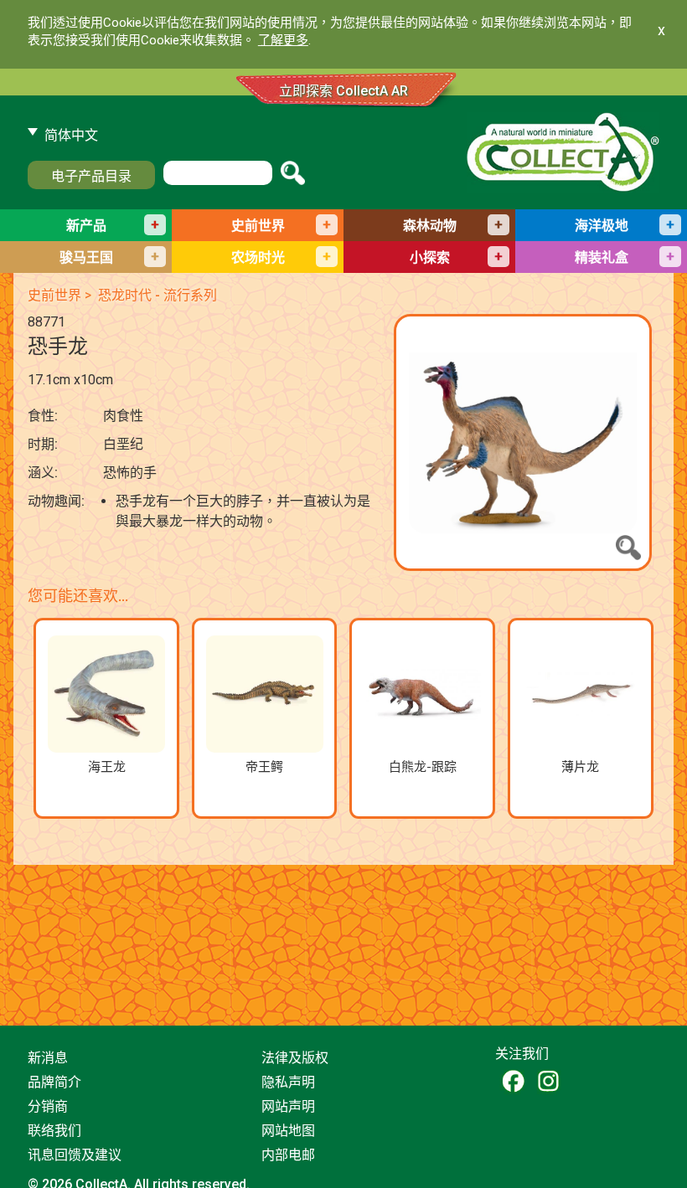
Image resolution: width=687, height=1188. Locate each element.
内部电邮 (288, 1155)
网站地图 (288, 1131)
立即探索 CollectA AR (343, 91)
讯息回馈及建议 (74, 1155)
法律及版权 (294, 1058)
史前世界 (54, 295)
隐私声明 (288, 1082)
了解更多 (283, 40)
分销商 (48, 1106)
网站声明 (288, 1106)
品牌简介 (54, 1082)
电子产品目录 (91, 176)
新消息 (48, 1058)
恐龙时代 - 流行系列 (157, 295)
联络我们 (54, 1131)
